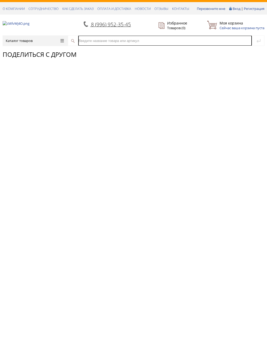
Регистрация (254, 8)
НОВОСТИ (143, 8)
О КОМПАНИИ (14, 8)
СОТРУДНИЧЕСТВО (43, 8)
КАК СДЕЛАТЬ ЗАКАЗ (78, 8)
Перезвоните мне (211, 8)
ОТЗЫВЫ (161, 8)
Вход (236, 8)
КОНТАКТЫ (180, 8)
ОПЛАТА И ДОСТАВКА (114, 8)
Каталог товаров (19, 40)
